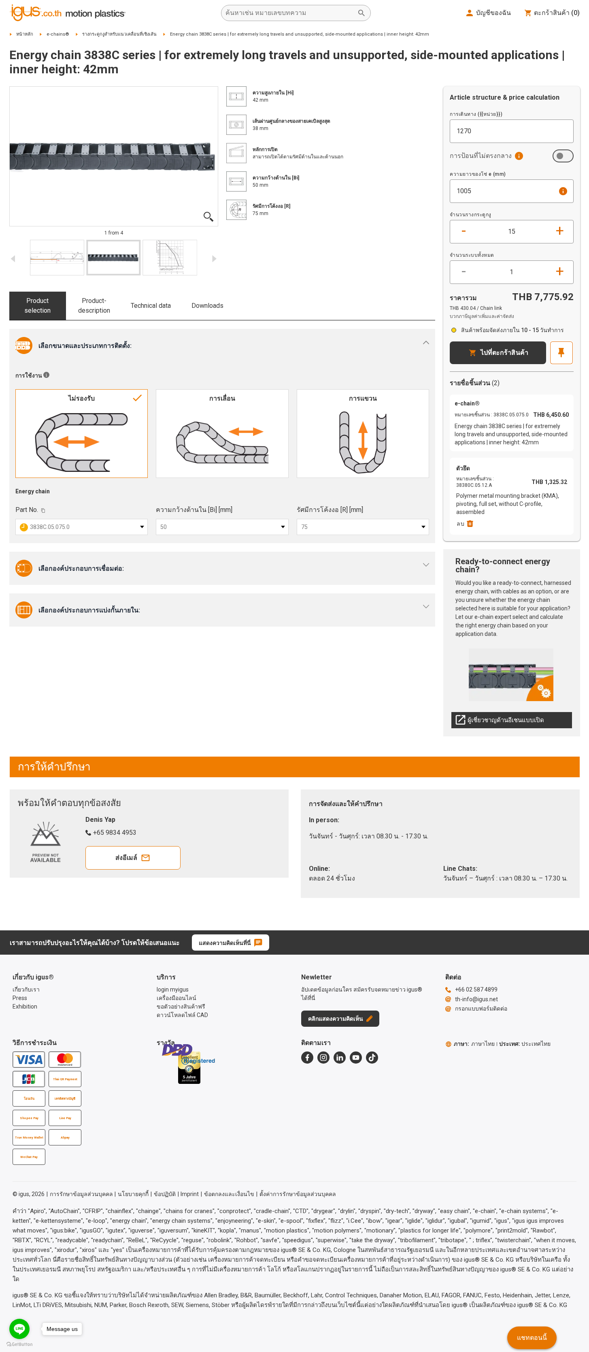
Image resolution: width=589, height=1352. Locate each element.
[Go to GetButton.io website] (19, 1344)
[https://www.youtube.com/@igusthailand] (356, 1057)
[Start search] (361, 13)
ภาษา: (474, 1044)
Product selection (37, 305)
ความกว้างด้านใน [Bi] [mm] (194, 510)
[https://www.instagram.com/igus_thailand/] (323, 1057)
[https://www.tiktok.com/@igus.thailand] (372, 1057)
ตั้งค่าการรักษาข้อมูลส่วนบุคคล (297, 1194)
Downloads (207, 305)
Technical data (151, 305)
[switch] (563, 155)
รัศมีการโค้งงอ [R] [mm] (330, 510)
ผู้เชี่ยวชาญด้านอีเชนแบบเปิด (499, 722)
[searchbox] (289, 13)
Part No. (26, 510)
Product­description (94, 305)
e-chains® (58, 34)
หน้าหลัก (24, 34)
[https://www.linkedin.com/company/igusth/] (340, 1057)
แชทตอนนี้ (532, 1337)
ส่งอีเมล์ (126, 858)
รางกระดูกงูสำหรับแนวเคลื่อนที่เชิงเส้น (119, 34)
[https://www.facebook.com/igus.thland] (307, 1057)
